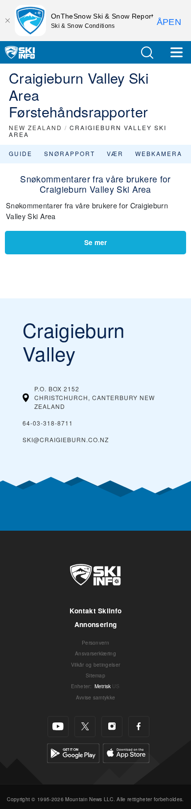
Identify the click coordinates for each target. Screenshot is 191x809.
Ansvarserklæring (95, 653)
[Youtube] (58, 726)
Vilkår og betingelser (95, 664)
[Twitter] (85, 726)
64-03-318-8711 (48, 423)
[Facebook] (138, 726)
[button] (147, 53)
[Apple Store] (126, 752)
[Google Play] (73, 752)
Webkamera (158, 153)
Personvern (95, 642)
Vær (115, 153)
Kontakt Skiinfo (96, 610)
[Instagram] (111, 726)
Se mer (95, 242)
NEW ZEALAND (35, 127)
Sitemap (95, 675)
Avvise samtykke (96, 697)
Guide (20, 153)
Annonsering (95, 624)
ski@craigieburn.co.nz (66, 439)
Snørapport (69, 153)
